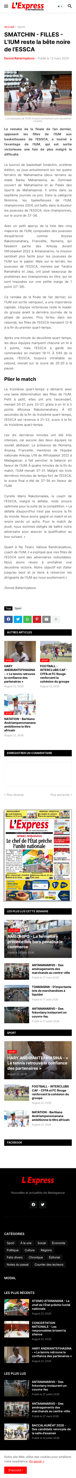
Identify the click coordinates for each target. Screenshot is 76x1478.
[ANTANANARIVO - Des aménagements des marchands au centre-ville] (16, 971)
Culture (30, 1250)
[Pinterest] (37, 619)
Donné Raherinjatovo (19, 58)
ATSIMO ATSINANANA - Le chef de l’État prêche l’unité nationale (51, 1304)
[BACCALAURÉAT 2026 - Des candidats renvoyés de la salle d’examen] (16, 1431)
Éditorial (54, 1257)
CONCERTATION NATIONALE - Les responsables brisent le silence (49, 1328)
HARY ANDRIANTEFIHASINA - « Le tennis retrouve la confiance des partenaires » (19, 673)
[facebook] (33, 1204)
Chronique (36, 1257)
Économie (58, 1243)
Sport (21, 27)
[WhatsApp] (27, 619)
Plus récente (15, 794)
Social (42, 1243)
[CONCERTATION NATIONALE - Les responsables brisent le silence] (16, 1329)
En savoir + (37, 1461)
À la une (25, 1243)
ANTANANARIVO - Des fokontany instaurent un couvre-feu (49, 1012)
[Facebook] (8, 619)
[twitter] (42, 1204)
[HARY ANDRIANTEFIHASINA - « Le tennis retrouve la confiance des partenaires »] (16, 1355)
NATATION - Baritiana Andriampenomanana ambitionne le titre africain (20, 724)
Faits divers (15, 1257)
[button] (6, 6)
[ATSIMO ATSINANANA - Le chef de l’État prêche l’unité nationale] (16, 1307)
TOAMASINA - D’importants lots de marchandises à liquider (51, 990)
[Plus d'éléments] (56, 619)
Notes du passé (17, 1264)
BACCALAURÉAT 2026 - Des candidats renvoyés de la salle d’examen (51, 1429)
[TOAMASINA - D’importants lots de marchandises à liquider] (16, 993)
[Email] (46, 619)
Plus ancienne (59, 794)
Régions (46, 1250)
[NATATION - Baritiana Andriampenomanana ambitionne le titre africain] (16, 1118)
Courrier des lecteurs (49, 1264)
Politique (13, 1250)
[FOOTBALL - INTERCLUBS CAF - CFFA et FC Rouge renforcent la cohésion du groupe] (16, 1093)
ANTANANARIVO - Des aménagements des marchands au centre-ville (51, 968)
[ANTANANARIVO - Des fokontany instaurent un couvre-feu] (16, 1015)
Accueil (9, 27)
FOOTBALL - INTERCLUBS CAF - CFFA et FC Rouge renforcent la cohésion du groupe (54, 673)
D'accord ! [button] (15, 1470)
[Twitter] (18, 619)
